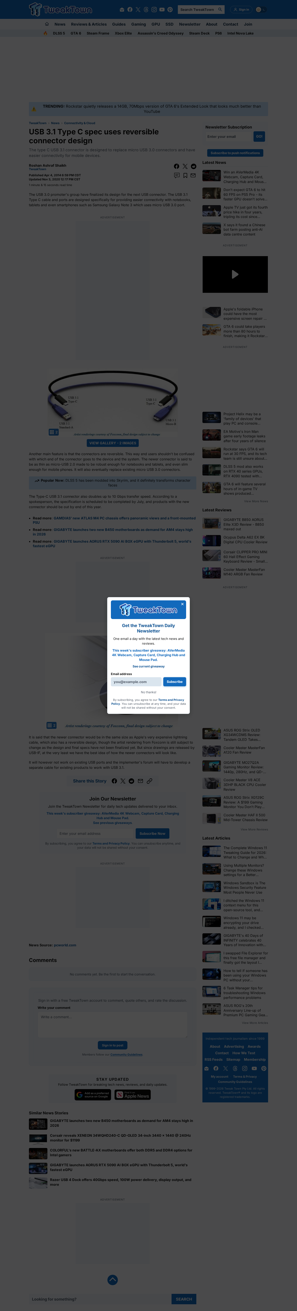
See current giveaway (149, 666)
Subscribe (175, 682)
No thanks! (148, 692)
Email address (121, 674)
